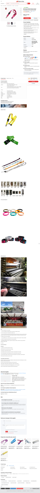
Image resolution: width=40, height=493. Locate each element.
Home (1, 5)
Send (6, 431)
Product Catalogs (12, 465)
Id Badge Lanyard (28, 482)
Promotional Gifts (9, 5)
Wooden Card (14, 389)
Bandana (17, 390)
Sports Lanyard (14, 477)
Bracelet (20, 390)
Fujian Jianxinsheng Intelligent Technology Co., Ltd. (27, 11)
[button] (1, 1)
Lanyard (13, 5)
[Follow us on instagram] (35, 488)
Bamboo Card (18, 389)
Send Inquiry (27, 18)
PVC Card (9, 390)
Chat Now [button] (36, 18)
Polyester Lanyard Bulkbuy (4, 484)
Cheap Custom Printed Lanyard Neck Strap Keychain (3, 459)
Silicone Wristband (13, 390)
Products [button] (8, 3)
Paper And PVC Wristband (23, 468)
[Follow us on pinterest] (37, 488)
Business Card (22, 389)
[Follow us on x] (34, 488)
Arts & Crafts (4, 5)
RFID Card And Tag (12, 468)
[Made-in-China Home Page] (20, 1)
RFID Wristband (10, 389)
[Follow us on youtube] (36, 488)
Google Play (7, 488)
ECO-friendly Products (32, 467)
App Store (2, 488)
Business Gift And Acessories (33, 468)
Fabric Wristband (12, 467)
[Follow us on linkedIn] (38, 488)
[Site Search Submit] (29, 3)
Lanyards (2, 468)
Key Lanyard (16, 5)
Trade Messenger (13, 488)
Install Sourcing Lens (20, 488)
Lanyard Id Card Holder (13, 482)
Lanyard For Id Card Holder (21, 482)
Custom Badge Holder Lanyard (5, 482)
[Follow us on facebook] (33, 488)
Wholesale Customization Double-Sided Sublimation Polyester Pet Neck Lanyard (4, 447)
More (1, 486)
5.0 (32, 79)
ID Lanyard (2, 477)
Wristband (6, 389)
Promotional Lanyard (8, 477)
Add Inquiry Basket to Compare (11, 25)
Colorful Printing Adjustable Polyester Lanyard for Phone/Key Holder (35, 447)
